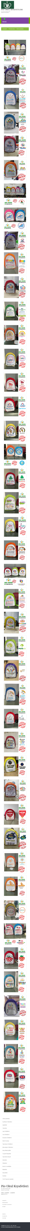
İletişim (3, 1206)
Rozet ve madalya (7, 1166)
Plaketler (5, 1163)
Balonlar (5, 1160)
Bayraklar (5, 1172)
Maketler (5, 1169)
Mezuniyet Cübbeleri (8, 1147)
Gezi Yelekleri (6, 1134)
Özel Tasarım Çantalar (8, 1179)
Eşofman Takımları (7, 1121)
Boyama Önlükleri (7, 1137)
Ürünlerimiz (12, 28)
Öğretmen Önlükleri (8, 1144)
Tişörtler (5, 1128)
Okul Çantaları (6, 1118)
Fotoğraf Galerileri (7, 1204)
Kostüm (4, 1175)
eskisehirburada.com (10, 1227)
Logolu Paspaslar (7, 1153)
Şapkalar (5, 1125)
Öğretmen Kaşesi (7, 1156)
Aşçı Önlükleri (6, 1131)
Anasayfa (4, 28)
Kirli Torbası (6, 1140)
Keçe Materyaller (7, 1150)
